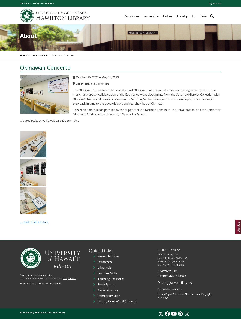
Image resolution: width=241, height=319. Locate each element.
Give (204, 16)
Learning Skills (107, 273)
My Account (215, 3)
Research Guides (108, 256)
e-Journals (104, 267)
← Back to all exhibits (34, 222)
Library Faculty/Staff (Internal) (117, 301)
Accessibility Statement (170, 289)
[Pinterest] (180, 313)
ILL (194, 16)
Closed (182, 275)
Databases (105, 262)
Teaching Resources (111, 279)
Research (151, 16)
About (181, 16)
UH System (42, 283)
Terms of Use (27, 283)
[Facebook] (167, 313)
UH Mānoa (25, 3)
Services (132, 16)
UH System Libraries (43, 3)
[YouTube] (174, 313)
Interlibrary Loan (109, 296)
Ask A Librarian (108, 290)
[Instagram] (187, 313)
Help (167, 16)
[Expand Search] (212, 16)
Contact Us (167, 271)
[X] (160, 313)
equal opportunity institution (38, 275)
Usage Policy (69, 278)
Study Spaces (106, 284)
